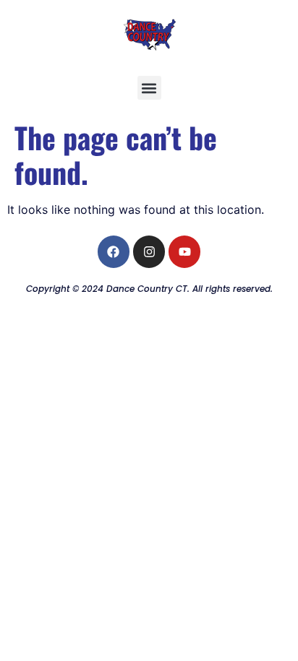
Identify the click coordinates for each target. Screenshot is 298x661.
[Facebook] (113, 251)
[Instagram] (149, 251)
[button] (149, 88)
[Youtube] (184, 251)
